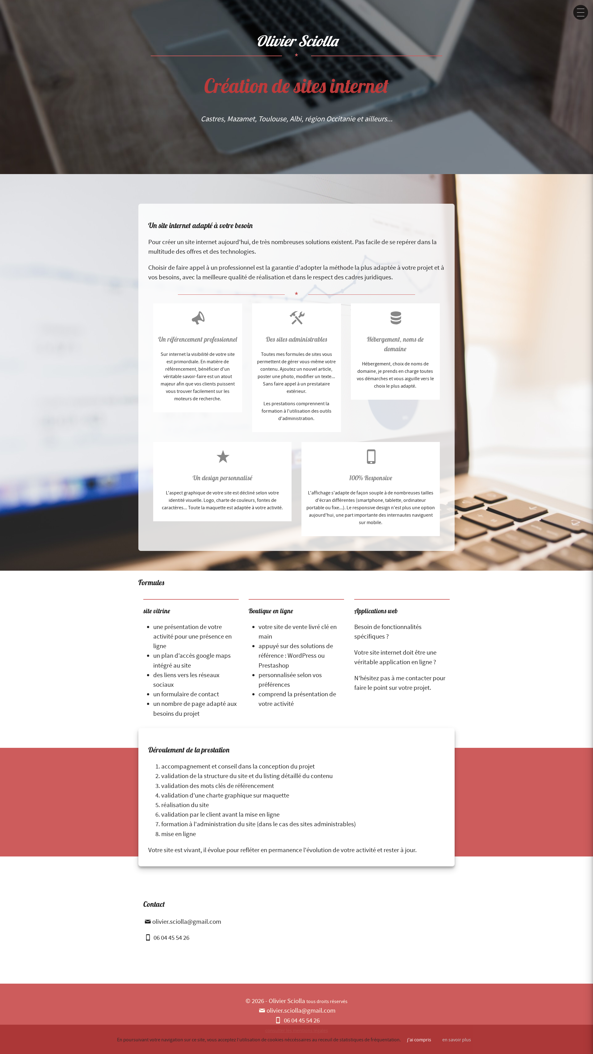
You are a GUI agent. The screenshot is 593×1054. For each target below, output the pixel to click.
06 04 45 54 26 (170, 938)
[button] (580, 12)
